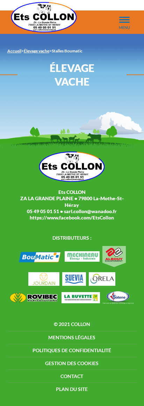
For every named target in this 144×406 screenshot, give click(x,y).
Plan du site (72, 389)
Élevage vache (36, 50)
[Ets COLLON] (44, 17)
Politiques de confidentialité (72, 350)
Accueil (14, 50)
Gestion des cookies (72, 363)
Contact (71, 376)
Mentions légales (71, 337)
